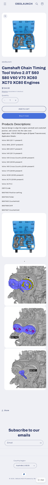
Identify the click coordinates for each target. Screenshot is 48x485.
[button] (5, 3)
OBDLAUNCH (19, 478)
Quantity (5, 95)
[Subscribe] (40, 443)
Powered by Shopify (32, 478)
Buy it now (24, 116)
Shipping (5, 91)
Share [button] (6, 410)
